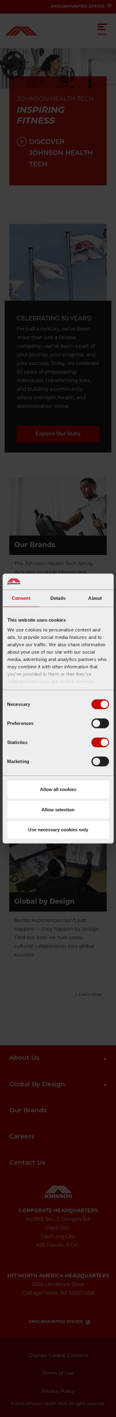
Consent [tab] (21, 598)
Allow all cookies (58, 789)
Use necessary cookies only (58, 829)
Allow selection (58, 809)
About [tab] (95, 598)
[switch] (100, 723)
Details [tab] (58, 598)
